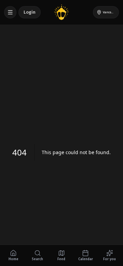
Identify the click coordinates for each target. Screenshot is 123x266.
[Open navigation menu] (10, 12)
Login (30, 12)
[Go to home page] (61, 12)
